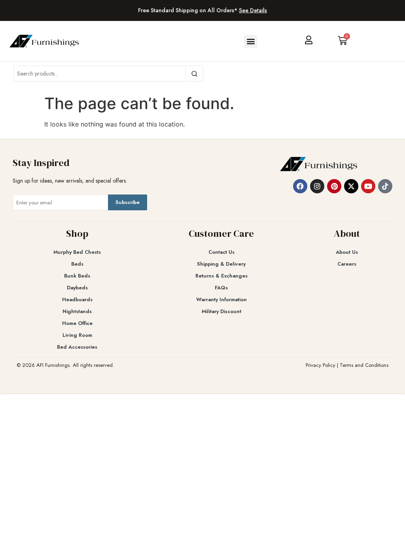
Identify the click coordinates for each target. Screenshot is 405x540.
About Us (347, 252)
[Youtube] (368, 186)
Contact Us (221, 252)
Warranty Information (221, 299)
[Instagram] (317, 186)
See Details (253, 10)
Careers (346, 264)
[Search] (194, 73)
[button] (250, 41)
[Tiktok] (385, 186)
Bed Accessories (77, 347)
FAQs (221, 287)
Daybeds (77, 287)
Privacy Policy (320, 365)
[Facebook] (300, 186)
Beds (77, 264)
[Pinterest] (334, 186)
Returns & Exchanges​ (221, 275)
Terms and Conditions (364, 365)
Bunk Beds (77, 275)
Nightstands (77, 311)
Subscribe (127, 202)
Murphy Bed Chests (77, 252)
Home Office (77, 323)
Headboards (77, 299)
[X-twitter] (351, 186)
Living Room (77, 335)
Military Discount (221, 311)
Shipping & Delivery (221, 264)
